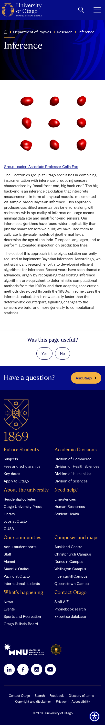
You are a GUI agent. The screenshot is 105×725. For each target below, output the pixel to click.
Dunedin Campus (68, 561)
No (62, 353)
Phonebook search (70, 609)
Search (40, 695)
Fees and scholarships (22, 466)
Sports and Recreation (22, 616)
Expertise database (70, 616)
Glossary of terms (81, 695)
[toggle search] (81, 10)
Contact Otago (70, 592)
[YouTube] (50, 669)
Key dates (12, 474)
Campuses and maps (76, 537)
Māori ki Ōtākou (17, 569)
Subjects (11, 459)
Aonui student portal (20, 547)
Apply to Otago (16, 481)
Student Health (66, 514)
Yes (44, 353)
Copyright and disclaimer (33, 701)
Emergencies (65, 499)
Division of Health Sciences (76, 466)
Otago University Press (23, 506)
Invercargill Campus (70, 576)
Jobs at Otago (15, 521)
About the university (26, 490)
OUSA (9, 529)
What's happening (23, 592)
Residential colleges (20, 499)
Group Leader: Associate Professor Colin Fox (41, 166)
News (8, 602)
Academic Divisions (75, 450)
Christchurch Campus (72, 554)
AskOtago (84, 378)
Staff (7, 554)
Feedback (57, 695)
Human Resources (69, 506)
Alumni (9, 561)
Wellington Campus (70, 569)
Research (65, 32)
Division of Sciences (70, 481)
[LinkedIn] (9, 669)
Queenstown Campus (72, 583)
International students (22, 583)
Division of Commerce (72, 459)
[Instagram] (36, 669)
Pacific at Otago (17, 576)
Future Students (21, 450)
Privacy (61, 701)
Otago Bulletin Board (21, 624)
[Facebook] (23, 669)
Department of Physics (32, 32)
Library (9, 514)
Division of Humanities (72, 474)
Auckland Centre (68, 547)
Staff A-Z (61, 602)
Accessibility (81, 701)
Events (9, 609)
